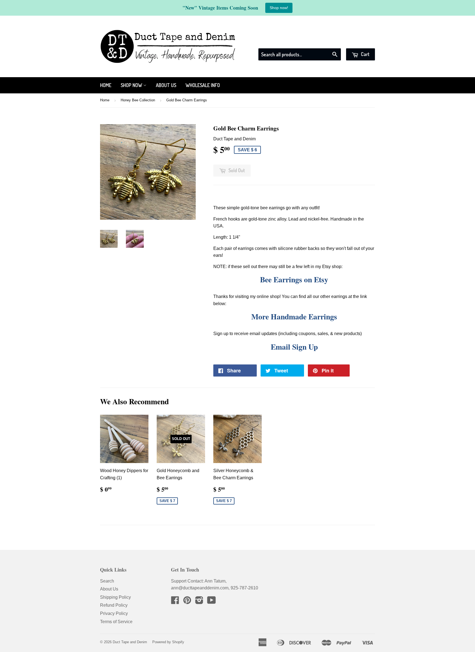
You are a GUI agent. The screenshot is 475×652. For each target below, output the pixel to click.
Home (105, 85)
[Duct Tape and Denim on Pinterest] (187, 602)
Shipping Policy (115, 597)
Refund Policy (114, 605)
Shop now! (279, 7)
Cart (364, 54)
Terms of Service (116, 621)
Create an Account (357, 41)
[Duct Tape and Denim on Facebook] (175, 602)
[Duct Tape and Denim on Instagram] (199, 602)
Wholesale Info (203, 85)
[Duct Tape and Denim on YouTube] (211, 602)
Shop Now (132, 85)
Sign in (325, 41)
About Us (166, 85)
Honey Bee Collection (138, 100)
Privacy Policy (114, 613)
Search (107, 581)
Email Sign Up (294, 346)
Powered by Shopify (168, 642)
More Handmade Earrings (294, 316)
